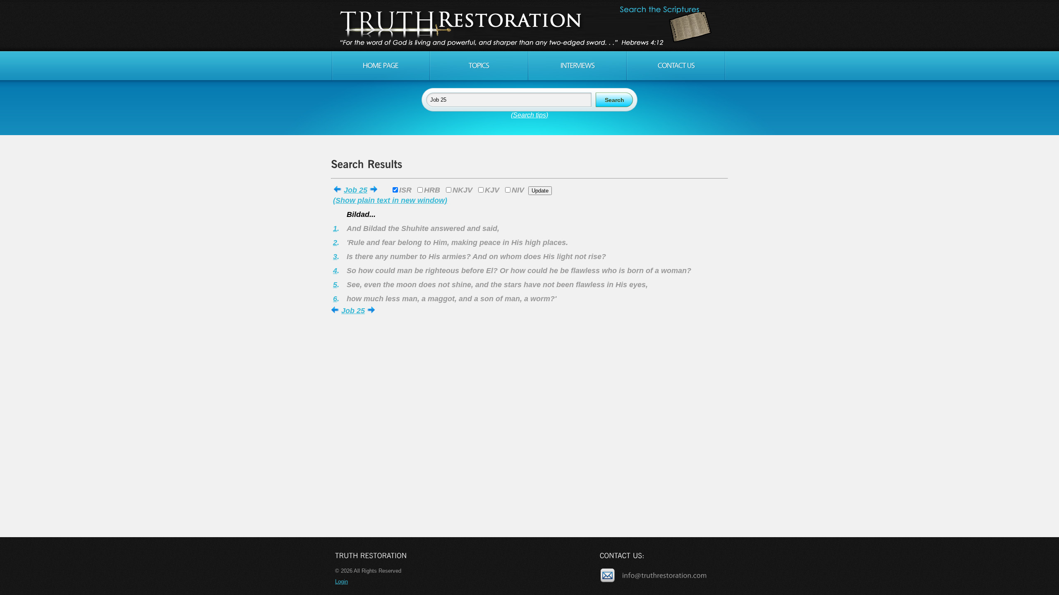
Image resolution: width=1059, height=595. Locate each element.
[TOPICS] (479, 65)
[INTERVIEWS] (577, 65)
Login (341, 581)
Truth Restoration (528, 25)
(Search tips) (529, 115)
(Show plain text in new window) (390, 200)
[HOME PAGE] (380, 65)
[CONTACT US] (676, 65)
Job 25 (355, 190)
